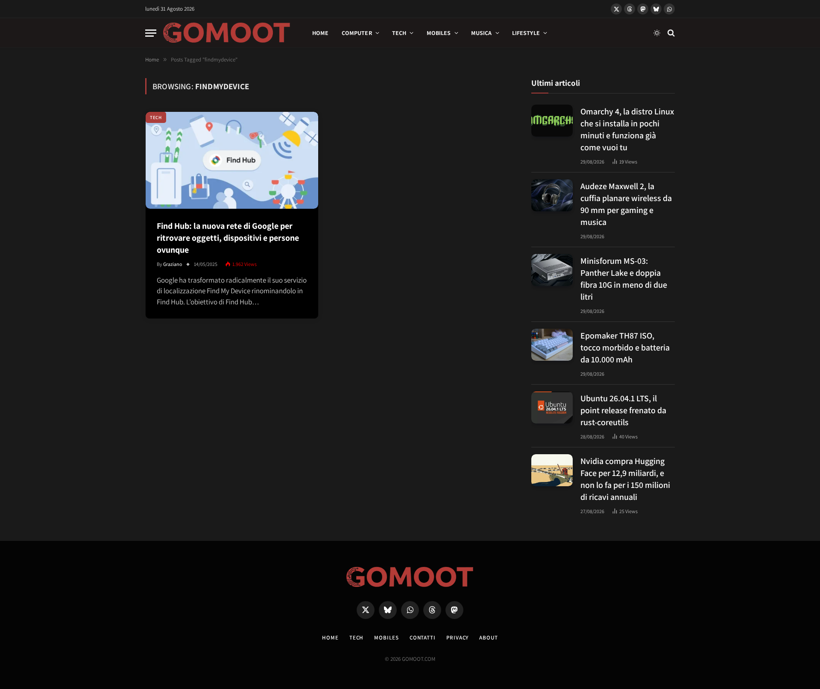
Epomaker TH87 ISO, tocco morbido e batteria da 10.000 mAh (625, 347)
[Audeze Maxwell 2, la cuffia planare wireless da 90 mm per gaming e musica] (552, 195)
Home (320, 33)
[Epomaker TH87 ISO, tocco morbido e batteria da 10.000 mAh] (552, 345)
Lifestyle (526, 33)
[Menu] (150, 33)
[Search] (670, 33)
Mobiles (439, 33)
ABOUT (488, 637)
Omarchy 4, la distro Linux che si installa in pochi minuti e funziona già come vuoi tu (627, 129)
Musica (481, 33)
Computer (357, 33)
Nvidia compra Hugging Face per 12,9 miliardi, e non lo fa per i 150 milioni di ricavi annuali (625, 478)
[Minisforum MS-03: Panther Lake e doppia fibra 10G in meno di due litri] (552, 270)
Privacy (457, 637)
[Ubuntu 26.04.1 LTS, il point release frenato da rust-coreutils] (552, 407)
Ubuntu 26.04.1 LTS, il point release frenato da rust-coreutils (623, 410)
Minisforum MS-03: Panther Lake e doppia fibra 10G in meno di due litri (623, 278)
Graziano (172, 264)
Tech (399, 33)
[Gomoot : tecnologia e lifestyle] (227, 33)
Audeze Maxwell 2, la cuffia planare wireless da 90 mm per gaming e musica (626, 204)
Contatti (423, 637)
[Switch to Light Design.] (657, 32)
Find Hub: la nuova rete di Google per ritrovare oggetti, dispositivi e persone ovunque (228, 237)
